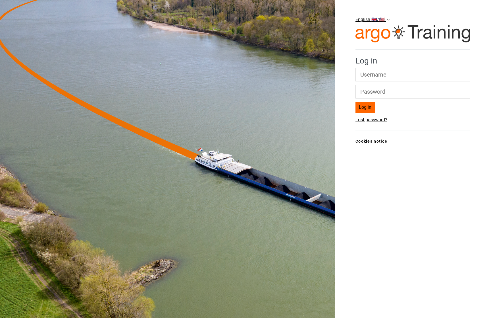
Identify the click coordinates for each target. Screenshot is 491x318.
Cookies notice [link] (371, 141)
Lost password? (371, 119)
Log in (365, 107)
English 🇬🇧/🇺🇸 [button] (370, 19)
